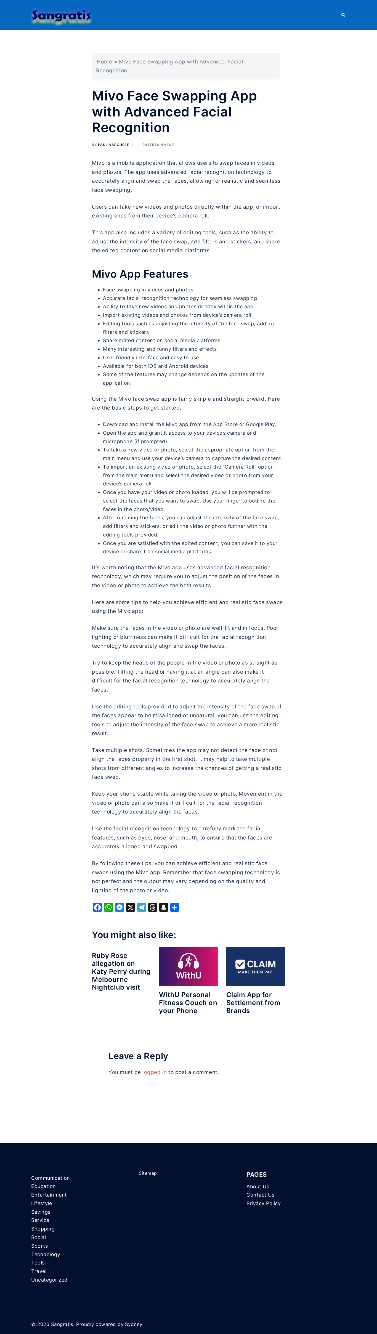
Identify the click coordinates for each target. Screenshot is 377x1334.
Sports (39, 1246)
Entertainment (158, 145)
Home (104, 62)
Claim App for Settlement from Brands (253, 1003)
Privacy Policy (263, 1203)
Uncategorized (49, 1280)
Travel (38, 1271)
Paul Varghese (113, 145)
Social (38, 1237)
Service (40, 1220)
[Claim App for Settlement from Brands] (255, 966)
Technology (45, 1254)
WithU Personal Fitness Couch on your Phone (188, 1003)
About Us (257, 1186)
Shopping (43, 1229)
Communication (50, 1178)
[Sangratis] (61, 15)
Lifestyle (41, 1203)
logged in (154, 1072)
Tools (38, 1263)
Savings (41, 1212)
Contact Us (260, 1195)
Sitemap (148, 1173)
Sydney (133, 1324)
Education (43, 1186)
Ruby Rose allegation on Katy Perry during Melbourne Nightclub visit (121, 971)
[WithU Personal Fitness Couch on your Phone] (188, 966)
